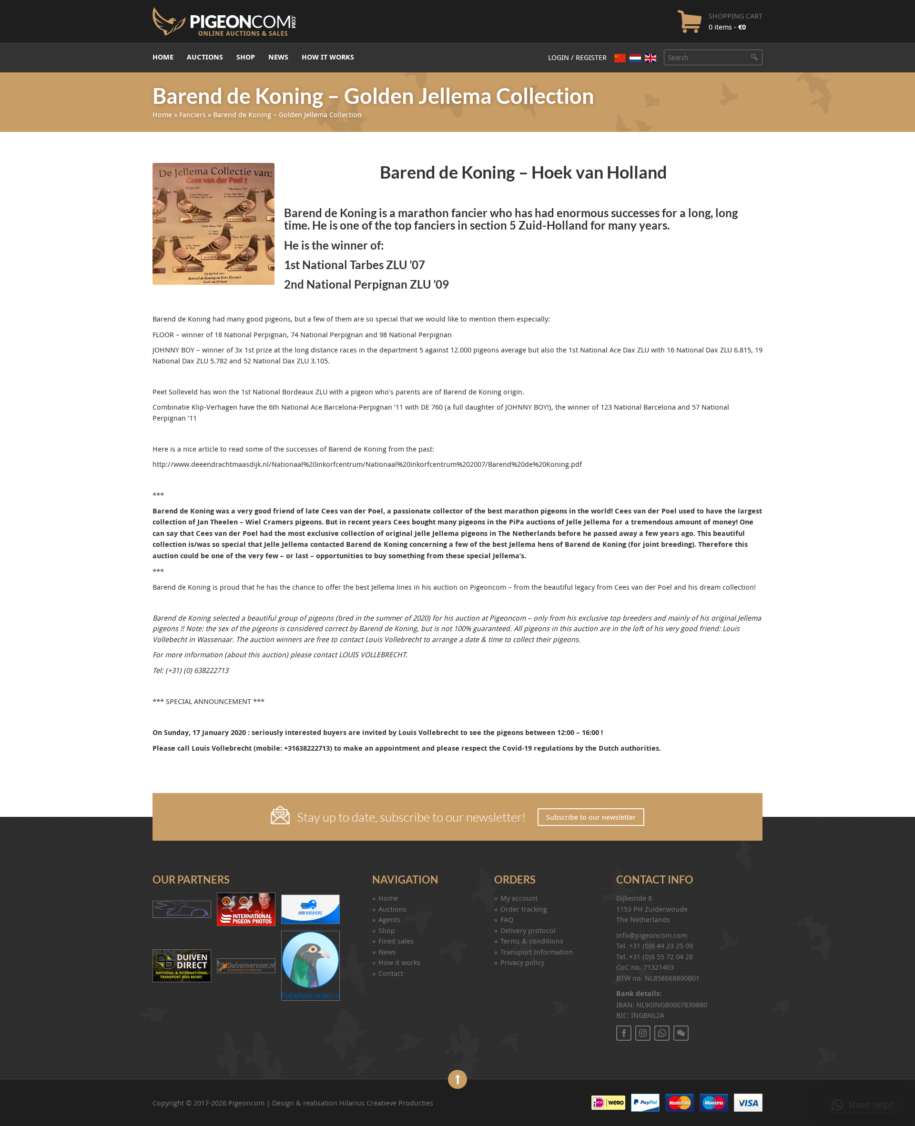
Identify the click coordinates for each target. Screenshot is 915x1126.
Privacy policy (522, 962)
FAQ (506, 919)
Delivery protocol (528, 930)
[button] (862, 1105)
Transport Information (536, 951)
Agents (389, 919)
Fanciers (192, 114)
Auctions (205, 57)
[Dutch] (635, 57)
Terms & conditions (531, 940)
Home (162, 57)
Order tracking (523, 909)
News (278, 57)
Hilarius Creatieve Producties (386, 1102)
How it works (328, 57)
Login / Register (577, 57)
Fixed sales (396, 940)
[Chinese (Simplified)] (620, 57)
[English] (650, 58)
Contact (390, 973)
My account (519, 898)
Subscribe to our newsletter (591, 817)
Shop (245, 57)
